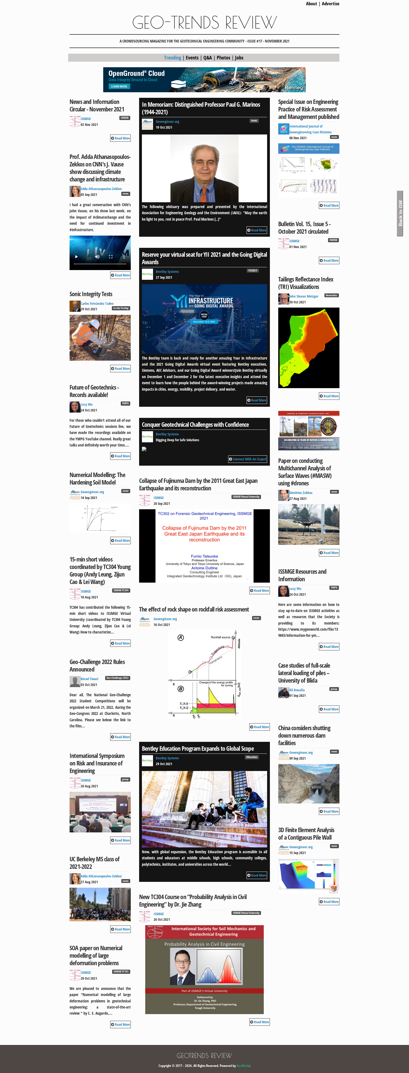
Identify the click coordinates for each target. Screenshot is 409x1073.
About (311, 3)
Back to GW (400, 213)
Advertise (330, 3)
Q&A (207, 57)
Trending (172, 57)
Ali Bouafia (297, 689)
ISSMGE (86, 118)
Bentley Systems (167, 271)
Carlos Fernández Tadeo (97, 303)
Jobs (239, 57)
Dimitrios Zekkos (300, 492)
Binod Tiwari (89, 678)
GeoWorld (243, 1066)
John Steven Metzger (303, 296)
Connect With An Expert (249, 458)
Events (192, 57)
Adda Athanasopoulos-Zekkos (101, 188)
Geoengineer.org (92, 491)
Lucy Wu (87, 404)
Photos (223, 57)
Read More (122, 138)
